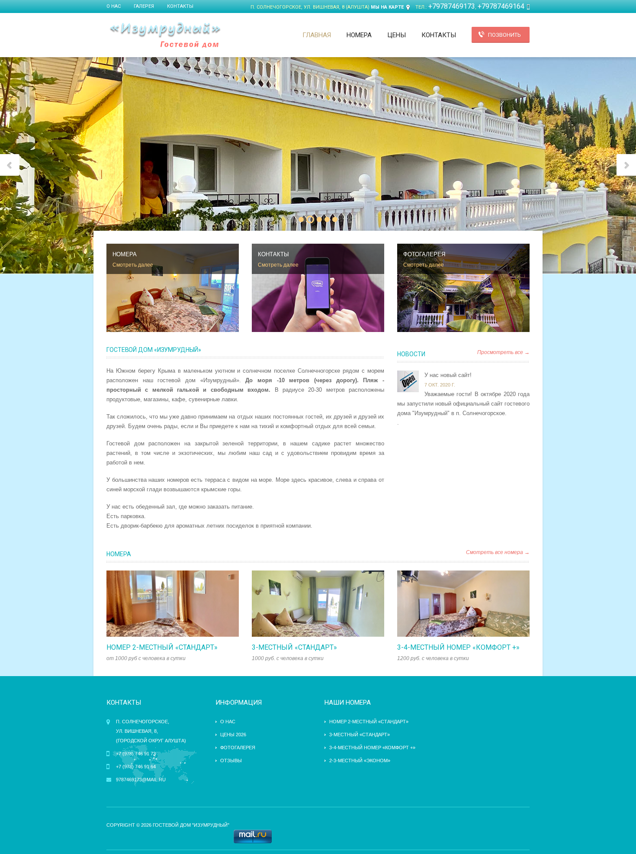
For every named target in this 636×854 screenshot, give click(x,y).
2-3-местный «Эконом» (359, 760)
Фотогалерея (237, 747)
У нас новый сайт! (448, 375)
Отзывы (231, 760)
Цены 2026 (233, 734)
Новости (411, 354)
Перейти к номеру (163, 603)
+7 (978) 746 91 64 (136, 766)
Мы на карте (387, 7)
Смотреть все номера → (498, 552)
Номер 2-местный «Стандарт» (162, 647)
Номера (359, 35)
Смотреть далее (132, 265)
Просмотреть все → (503, 352)
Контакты (180, 6)
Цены (396, 35)
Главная (316, 35)
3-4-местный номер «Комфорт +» (458, 647)
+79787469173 (451, 6)
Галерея (144, 6)
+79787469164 (501, 6)
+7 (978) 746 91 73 (136, 753)
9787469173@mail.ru (141, 779)
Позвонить (504, 35)
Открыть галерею (181, 603)
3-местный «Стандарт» (294, 647)
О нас (113, 6)
